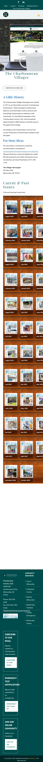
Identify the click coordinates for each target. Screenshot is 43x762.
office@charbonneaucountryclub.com (16, 611)
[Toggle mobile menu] (39, 15)
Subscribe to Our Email (11, 662)
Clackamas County (30, 590)
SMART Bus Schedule (30, 606)
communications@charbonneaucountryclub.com (20, 151)
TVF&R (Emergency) (30, 614)
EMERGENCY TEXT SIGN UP (11, 706)
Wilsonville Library (30, 621)
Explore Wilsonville (30, 598)
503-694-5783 (11, 605)
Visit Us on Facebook (11, 744)
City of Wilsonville (30, 582)
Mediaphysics (32, 758)
